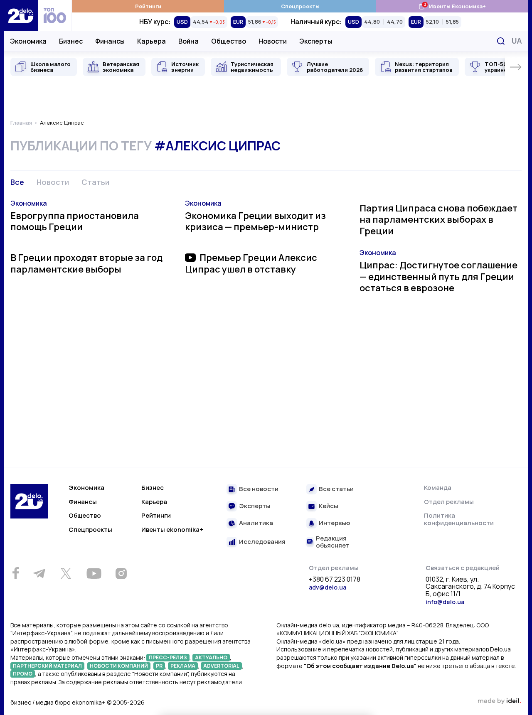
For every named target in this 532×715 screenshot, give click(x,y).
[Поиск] (500, 41)
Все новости (258, 489)
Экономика (28, 41)
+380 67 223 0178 (334, 579)
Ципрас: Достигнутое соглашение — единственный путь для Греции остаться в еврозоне (438, 276)
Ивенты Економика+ (452, 6)
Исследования (262, 541)
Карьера (151, 41)
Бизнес (71, 41)
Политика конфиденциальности (459, 519)
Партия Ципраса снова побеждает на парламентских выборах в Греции (438, 219)
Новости (273, 41)
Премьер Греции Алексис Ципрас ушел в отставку (251, 263)
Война (188, 41)
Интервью (334, 523)
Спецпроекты (300, 6)
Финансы (110, 41)
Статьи (95, 182)
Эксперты (315, 41)
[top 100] (55, 15)
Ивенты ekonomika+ (172, 529)
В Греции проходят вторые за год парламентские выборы (86, 263)
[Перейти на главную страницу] (21, 15)
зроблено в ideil (499, 701)
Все (17, 182)
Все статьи (336, 489)
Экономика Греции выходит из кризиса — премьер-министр (255, 221)
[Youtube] (93, 573)
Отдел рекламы (449, 501)
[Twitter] (66, 573)
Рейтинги (148, 6)
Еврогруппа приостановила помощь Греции (74, 221)
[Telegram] (39, 573)
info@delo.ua (445, 602)
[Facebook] (16, 573)
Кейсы (328, 506)
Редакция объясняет (333, 542)
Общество (228, 41)
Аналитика (256, 523)
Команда (437, 487)
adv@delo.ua (327, 587)
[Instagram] (121, 573)
